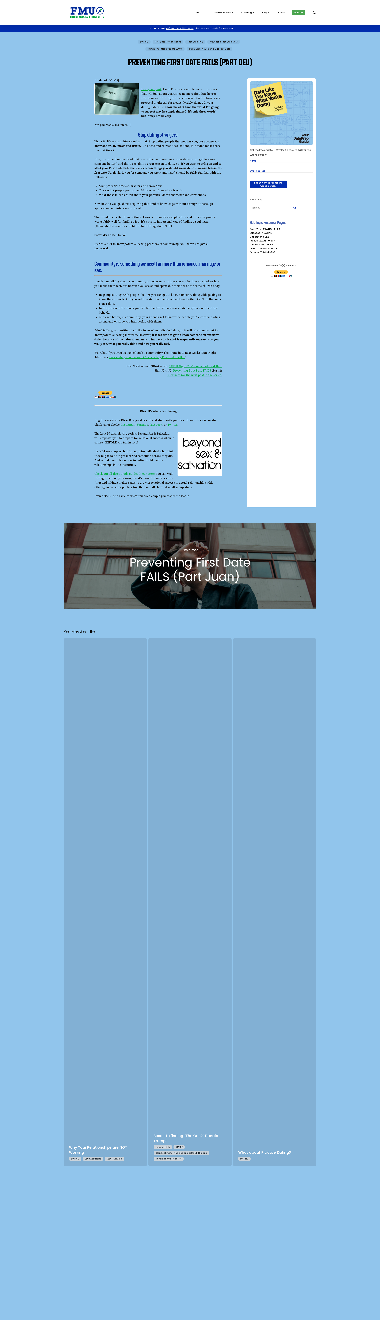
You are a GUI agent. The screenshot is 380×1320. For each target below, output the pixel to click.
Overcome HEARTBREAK (264, 248)
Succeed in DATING (261, 233)
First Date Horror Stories (168, 41)
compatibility (163, 1147)
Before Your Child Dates (180, 28)
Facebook (155, 425)
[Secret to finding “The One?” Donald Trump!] (190, 902)
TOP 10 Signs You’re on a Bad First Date (195, 366)
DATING (144, 41)
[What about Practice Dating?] (274, 902)
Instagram (128, 425)
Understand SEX (259, 237)
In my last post (151, 89)
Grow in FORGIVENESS (262, 252)
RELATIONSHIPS (114, 1158)
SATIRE (179, 1147)
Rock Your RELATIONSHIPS (265, 229)
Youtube (142, 425)
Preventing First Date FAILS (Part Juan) (190, 566)
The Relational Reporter (169, 1158)
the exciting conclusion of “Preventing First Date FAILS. (147, 357)
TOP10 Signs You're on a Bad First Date (209, 48)
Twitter (172, 425)
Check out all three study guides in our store (124, 474)
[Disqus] (190, 1208)
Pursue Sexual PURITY (262, 240)
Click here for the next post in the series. (194, 375)
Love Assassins (93, 1158)
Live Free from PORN (261, 244)
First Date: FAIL (195, 41)
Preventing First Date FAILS (224, 41)
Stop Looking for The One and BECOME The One (181, 1152)
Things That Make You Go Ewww (165, 48)
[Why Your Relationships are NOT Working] (105, 902)
